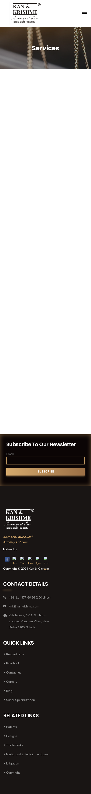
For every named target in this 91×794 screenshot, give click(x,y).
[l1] (26, 13)
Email (10, 454)
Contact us (13, 672)
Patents (46, 371)
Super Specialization (20, 700)
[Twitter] (15, 559)
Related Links (15, 654)
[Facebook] (7, 559)
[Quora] (38, 559)
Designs (46, 272)
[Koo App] (46, 559)
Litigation (45, 217)
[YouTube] (22, 559)
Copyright (45, 167)
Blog (9, 691)
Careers (11, 682)
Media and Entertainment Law (27, 754)
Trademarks (45, 322)
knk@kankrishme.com (56, 3)
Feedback (13, 663)
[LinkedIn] (30, 559)
